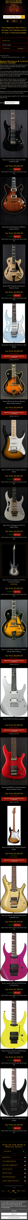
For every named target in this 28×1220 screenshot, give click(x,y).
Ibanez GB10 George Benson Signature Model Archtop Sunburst (14, 402)
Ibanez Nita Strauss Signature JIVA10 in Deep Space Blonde (14, 581)
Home (7, 55)
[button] (14, 48)
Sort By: (2, 102)
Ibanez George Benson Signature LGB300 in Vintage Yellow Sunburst (14, 650)
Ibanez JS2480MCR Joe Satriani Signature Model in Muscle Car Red (14, 788)
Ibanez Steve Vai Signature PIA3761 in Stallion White (14, 526)
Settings (14, 1211)
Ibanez (23, 57)
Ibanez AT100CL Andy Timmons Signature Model (14, 471)
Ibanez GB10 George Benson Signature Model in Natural (14, 287)
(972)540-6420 (17, 2)
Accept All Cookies (14, 1217)
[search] (20, 21)
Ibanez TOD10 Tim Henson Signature (14, 719)
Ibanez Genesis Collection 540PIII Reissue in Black (14, 1119)
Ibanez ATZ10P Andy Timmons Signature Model (14, 848)
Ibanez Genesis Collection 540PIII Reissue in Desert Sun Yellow (14, 1052)
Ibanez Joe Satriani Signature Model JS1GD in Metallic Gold (14, 916)
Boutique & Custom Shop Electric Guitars (11, 57)
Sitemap (14, 1187)
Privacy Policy (6, 1207)
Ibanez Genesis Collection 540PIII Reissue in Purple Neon (14, 984)
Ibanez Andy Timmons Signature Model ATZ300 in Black (14, 161)
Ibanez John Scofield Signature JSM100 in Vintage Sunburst (14, 228)
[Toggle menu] (8, 21)
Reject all (14, 1214)
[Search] (23, 16)
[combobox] (12, 16)
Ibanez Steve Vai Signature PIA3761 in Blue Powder (14, 346)
